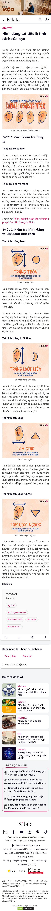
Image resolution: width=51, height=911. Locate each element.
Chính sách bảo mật (39, 860)
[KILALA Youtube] (21, 831)
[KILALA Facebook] (5, 831)
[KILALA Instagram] (30, 831)
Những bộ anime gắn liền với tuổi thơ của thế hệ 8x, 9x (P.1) (25, 789)
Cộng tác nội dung (19, 860)
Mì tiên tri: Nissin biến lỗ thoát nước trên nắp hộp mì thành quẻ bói (31, 739)
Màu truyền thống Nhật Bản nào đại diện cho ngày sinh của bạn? (31, 708)
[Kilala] (13, 19)
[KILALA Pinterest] (38, 831)
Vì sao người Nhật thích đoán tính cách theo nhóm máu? (32, 692)
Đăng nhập (10, 656)
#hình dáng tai (14, 626)
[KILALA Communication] (35, 871)
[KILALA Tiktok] (46, 831)
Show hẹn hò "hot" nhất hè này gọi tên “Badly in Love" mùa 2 (26, 773)
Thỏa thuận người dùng (27, 864)
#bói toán (32, 619)
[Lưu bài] (19, 637)
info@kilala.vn (27, 857)
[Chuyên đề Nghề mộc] (25, 7)
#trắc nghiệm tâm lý (17, 612)
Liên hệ (6, 860)
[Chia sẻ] (32, 637)
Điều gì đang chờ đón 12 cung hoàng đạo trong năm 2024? (32, 755)
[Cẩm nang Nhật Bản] (25, 824)
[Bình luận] (6, 637)
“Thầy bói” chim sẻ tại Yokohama (29, 722)
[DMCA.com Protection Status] (25, 908)
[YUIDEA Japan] (16, 871)
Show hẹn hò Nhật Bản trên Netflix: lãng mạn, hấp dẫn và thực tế (27, 806)
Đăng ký (27, 656)
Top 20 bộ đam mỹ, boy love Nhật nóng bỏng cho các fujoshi (25, 798)
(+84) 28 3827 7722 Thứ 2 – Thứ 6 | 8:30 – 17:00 (28, 853)
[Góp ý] (45, 637)
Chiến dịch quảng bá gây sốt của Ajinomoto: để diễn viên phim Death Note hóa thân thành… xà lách (27, 781)
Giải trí (7, 28)
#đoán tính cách (15, 619)
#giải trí (11, 605)
